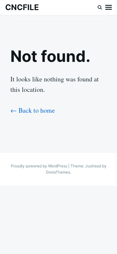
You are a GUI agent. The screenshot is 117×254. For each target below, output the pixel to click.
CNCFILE (22, 7)
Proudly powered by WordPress (39, 165)
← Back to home (32, 110)
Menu (108, 7)
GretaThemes (58, 172)
